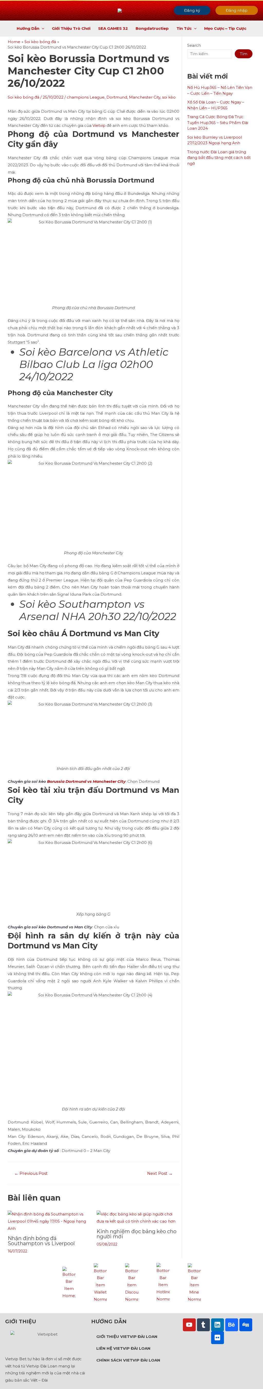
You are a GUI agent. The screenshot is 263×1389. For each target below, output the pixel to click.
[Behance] (231, 1324)
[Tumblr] (203, 1324)
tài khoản (194, 1307)
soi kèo (169, 97)
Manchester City (144, 97)
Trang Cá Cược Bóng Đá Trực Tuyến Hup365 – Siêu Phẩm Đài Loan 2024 (217, 122)
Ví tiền (100, 1307)
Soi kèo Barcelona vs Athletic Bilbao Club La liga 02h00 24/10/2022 (93, 364)
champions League (86, 97)
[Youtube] (189, 1324)
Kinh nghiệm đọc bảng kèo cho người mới (136, 1234)
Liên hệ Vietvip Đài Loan (123, 1348)
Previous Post (31, 1174)
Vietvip (99, 125)
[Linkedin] (217, 1324)
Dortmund (116, 97)
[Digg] (245, 1324)
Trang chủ (69, 1304)
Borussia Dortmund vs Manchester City (86, 781)
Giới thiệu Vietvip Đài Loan (126, 1336)
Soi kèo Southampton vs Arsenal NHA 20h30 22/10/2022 (97, 610)
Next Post (160, 1174)
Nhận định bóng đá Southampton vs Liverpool (41, 1241)
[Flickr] (217, 1337)
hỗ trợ (163, 1307)
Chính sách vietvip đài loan (128, 1360)
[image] (69, 1282)
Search (194, 45)
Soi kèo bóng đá (23, 97)
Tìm (243, 53)
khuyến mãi (131, 1307)
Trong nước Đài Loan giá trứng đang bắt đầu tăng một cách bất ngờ (219, 157)
